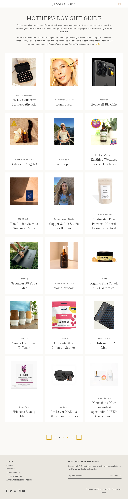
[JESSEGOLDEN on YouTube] (23, 490)
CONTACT (10, 469)
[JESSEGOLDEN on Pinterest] (15, 490)
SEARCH (9, 465)
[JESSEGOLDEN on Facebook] (6, 490)
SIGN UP (9, 461)
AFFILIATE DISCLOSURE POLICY (19, 480)
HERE (97, 44)
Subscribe (114, 476)
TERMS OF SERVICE (14, 476)
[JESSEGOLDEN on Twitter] (11, 490)
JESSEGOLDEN (64, 4)
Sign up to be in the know (83, 461)
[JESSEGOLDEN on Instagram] (19, 490)
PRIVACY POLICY (13, 472)
